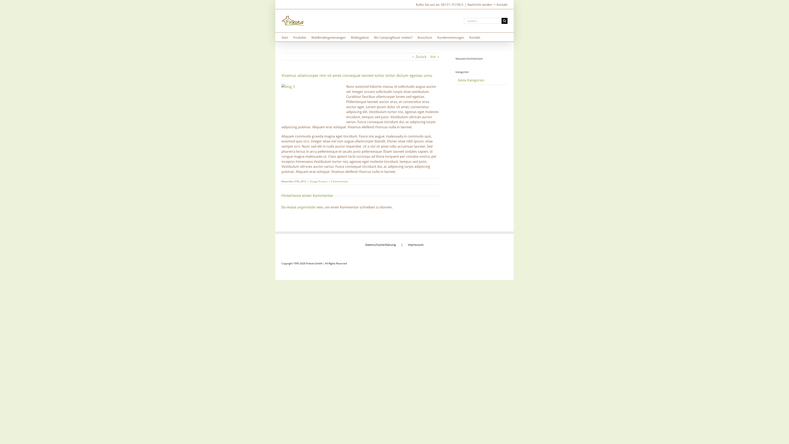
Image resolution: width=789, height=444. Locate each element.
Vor (433, 56)
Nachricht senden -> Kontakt (487, 4)
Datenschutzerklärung (380, 245)
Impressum (415, 245)
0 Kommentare (339, 181)
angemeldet (306, 207)
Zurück (421, 56)
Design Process (319, 181)
